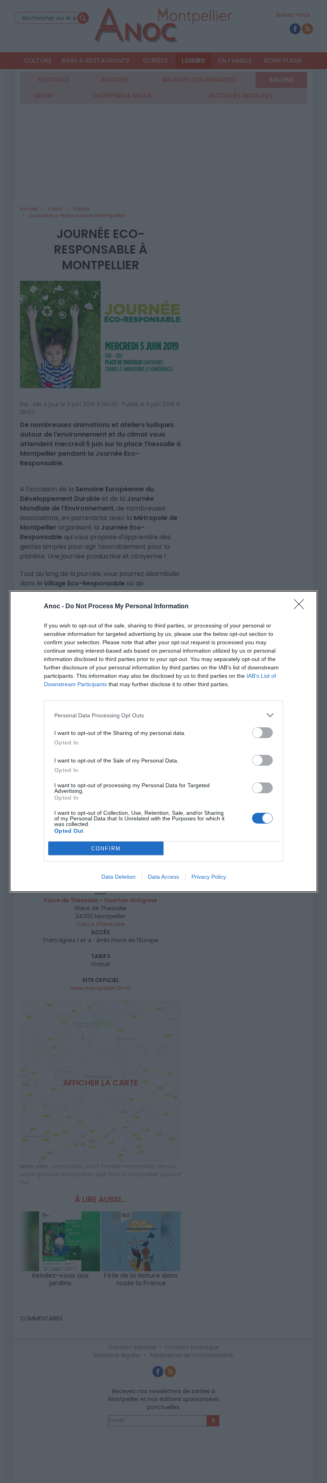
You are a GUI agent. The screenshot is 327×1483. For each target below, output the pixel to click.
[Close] (301, 606)
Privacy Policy (208, 877)
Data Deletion (118, 877)
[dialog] (163, 741)
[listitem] (163, 715)
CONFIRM (106, 849)
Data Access (163, 877)
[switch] (262, 732)
